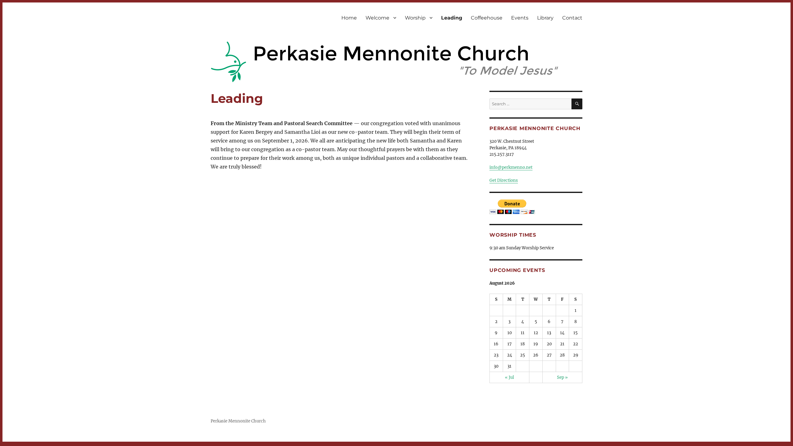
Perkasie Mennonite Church (238, 421)
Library (545, 18)
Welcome (377, 18)
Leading (451, 18)
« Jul (509, 377)
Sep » (562, 377)
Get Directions (503, 180)
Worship (415, 18)
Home (349, 18)
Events (519, 18)
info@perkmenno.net (510, 167)
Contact (572, 18)
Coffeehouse (486, 18)
